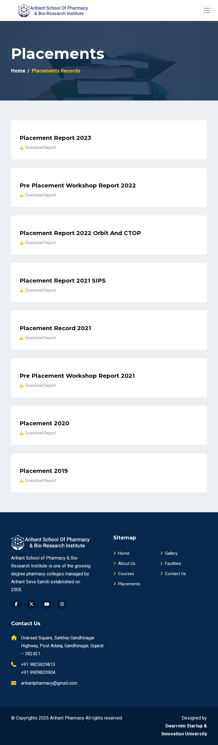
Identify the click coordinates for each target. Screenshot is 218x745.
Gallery (171, 553)
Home (18, 71)
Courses (126, 573)
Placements (129, 583)
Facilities (173, 563)
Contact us (175, 573)
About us (126, 563)
